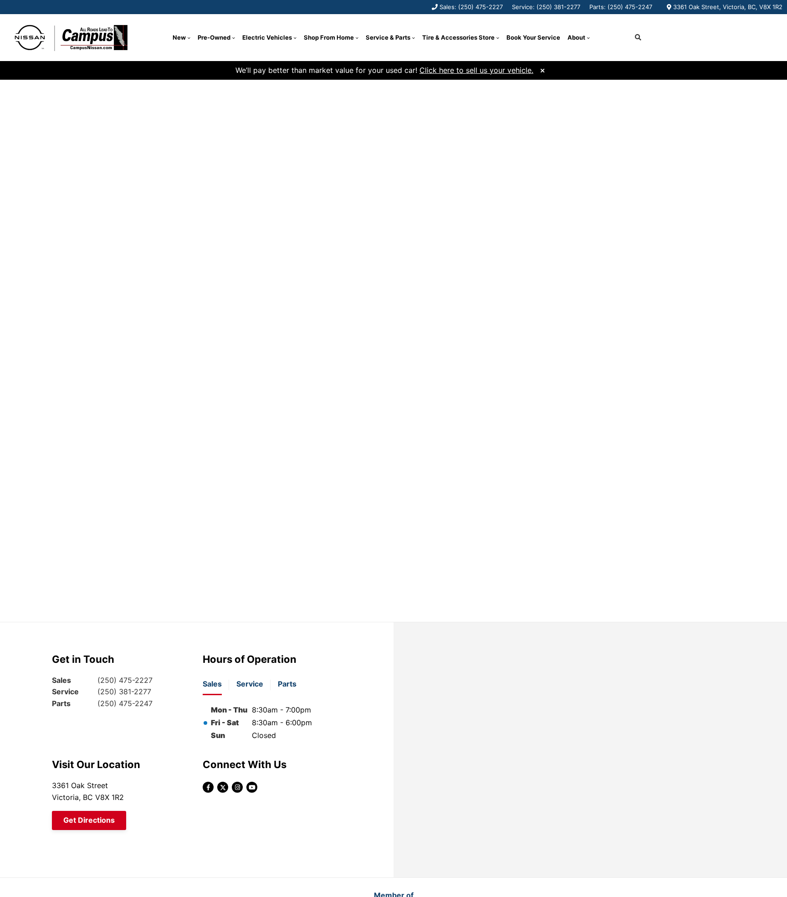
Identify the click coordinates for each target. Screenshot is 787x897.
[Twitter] (222, 787)
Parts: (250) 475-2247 (620, 6)
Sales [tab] (212, 683)
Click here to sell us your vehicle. (476, 70)
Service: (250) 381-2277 (546, 6)
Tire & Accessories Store (458, 37)
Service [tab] (249, 683)
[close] (542, 69)
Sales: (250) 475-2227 (471, 6)
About (576, 37)
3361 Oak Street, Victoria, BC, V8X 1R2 (727, 6)
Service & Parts (388, 37)
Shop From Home (329, 37)
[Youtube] (251, 787)
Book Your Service (533, 37)
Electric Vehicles (267, 37)
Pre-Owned (214, 37)
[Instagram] (237, 787)
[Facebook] (208, 787)
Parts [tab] (287, 683)
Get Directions (89, 820)
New (179, 37)
